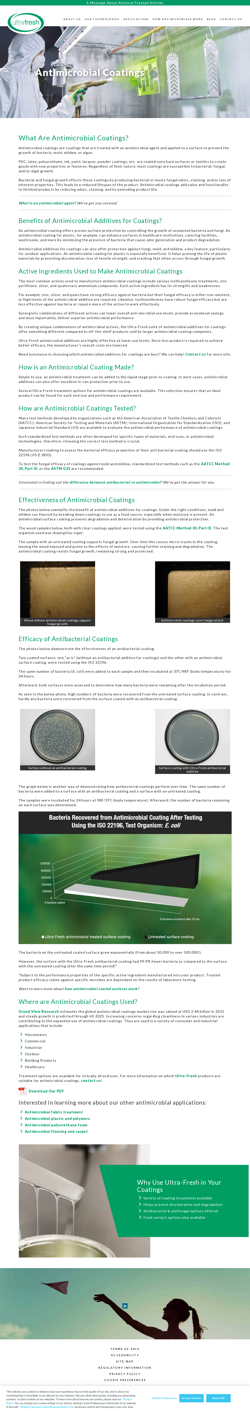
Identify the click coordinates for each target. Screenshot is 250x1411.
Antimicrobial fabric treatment (54, 1112)
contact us (91, 1080)
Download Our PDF (46, 1091)
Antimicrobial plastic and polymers (57, 1118)
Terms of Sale (125, 1349)
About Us (72, 19)
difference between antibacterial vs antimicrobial (114, 482)
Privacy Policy (125, 1374)
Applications (136, 19)
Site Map (125, 1361)
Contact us (195, 354)
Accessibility (125, 1355)
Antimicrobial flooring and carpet (56, 1131)
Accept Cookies (191, 1398)
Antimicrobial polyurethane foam (56, 1125)
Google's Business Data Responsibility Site (46, 1406)
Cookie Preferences (164, 1398)
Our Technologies (102, 19)
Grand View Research (39, 1011)
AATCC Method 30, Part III (187, 528)
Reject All (218, 1398)
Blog (211, 19)
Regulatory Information (124, 1367)
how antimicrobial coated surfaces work (100, 989)
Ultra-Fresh (186, 1076)
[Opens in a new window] (192, 737)
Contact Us (231, 19)
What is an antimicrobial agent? (47, 203)
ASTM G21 (61, 468)
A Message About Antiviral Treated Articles (125, 3)
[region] (125, 1398)
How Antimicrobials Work (178, 19)
